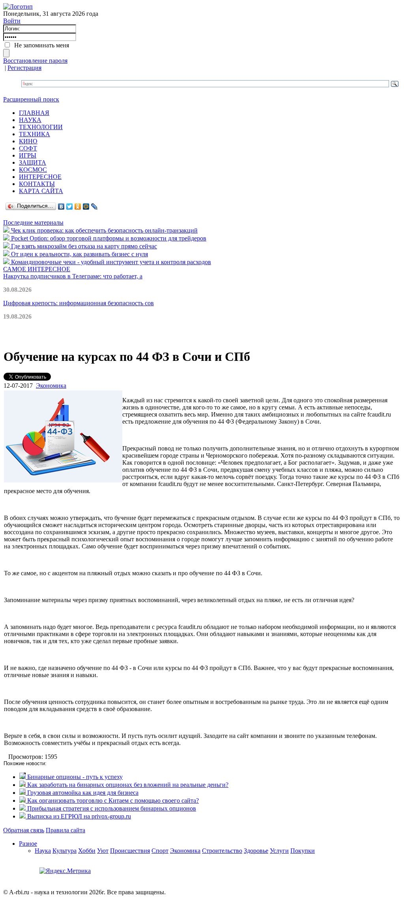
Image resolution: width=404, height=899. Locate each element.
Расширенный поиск (31, 99)
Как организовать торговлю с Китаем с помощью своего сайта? (112, 800)
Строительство (222, 850)
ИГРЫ (27, 155)
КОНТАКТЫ (37, 183)
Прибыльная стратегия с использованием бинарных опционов (111, 808)
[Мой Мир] (86, 206)
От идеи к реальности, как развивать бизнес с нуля (78, 254)
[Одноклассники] (78, 206)
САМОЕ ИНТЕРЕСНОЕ (36, 269)
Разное (28, 843)
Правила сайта (65, 830)
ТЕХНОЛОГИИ (41, 127)
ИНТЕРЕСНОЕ (40, 176)
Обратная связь (23, 830)
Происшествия (130, 850)
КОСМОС (33, 169)
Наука (43, 850)
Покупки (302, 850)
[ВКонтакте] (61, 206)
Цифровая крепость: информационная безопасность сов (78, 303)
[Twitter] (69, 206)
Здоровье (256, 850)
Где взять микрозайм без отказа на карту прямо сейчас (83, 246)
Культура (64, 850)
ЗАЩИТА (32, 162)
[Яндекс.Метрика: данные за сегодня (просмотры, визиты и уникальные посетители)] (65, 871)
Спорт (160, 850)
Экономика (51, 385)
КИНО (28, 141)
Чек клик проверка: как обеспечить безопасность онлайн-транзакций (103, 230)
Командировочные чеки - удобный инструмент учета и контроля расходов (110, 262)
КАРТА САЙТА (41, 191)
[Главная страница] (18, 6)
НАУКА (30, 119)
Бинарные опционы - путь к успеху (74, 776)
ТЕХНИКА (34, 134)
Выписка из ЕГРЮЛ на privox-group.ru (78, 816)
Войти (12, 20)
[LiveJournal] (94, 206)
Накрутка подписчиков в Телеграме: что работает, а (72, 276)
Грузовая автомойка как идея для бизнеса (82, 792)
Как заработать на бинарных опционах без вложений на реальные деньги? (127, 784)
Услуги (279, 850)
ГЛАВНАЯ (34, 112)
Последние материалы (33, 222)
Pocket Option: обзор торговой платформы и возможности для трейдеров (107, 238)
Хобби (86, 850)
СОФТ (28, 148)
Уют (102, 850)
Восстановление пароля (35, 60)
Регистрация (24, 67)
